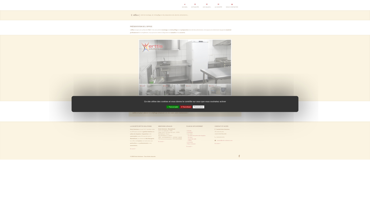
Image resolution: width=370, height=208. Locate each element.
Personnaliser (198, 107)
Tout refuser (186, 107)
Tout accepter (173, 107)
